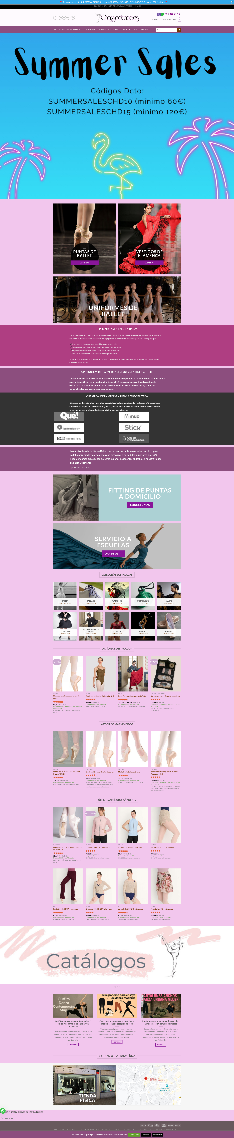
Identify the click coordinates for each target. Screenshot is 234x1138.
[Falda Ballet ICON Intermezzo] (166, 886)
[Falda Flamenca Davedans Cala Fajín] (133, 674)
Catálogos (105, 1130)
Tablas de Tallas (118, 1130)
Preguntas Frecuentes (89, 1130)
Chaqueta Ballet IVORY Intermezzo (99, 909)
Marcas (144, 30)
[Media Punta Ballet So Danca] (133, 749)
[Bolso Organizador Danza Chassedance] (166, 674)
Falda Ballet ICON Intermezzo (162, 909)
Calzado (66, 30)
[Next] (180, 687)
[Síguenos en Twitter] (64, 18)
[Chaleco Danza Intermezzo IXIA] (133, 825)
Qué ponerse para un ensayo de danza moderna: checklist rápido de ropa (116, 1022)
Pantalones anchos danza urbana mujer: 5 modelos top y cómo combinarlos (160, 1022)
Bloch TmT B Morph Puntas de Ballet (99, 772)
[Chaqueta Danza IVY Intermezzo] (101, 825)
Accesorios (104, 30)
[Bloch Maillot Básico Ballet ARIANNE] (101, 674)
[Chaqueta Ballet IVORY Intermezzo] (101, 886)
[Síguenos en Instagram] (60, 18)
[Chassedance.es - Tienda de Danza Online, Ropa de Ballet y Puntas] (117, 17)
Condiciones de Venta (69, 1130)
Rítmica (115, 30)
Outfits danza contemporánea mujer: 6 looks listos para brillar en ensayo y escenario (73, 1024)
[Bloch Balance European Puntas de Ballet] (68, 674)
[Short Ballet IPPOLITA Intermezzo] (166, 825)
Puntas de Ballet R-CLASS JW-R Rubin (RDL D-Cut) (67, 848)
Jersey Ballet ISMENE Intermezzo (130, 909)
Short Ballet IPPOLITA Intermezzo (163, 847)
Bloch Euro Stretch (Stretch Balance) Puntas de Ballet (164, 773)
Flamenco (77, 30)
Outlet (137, 30)
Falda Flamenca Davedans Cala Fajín (132, 696)
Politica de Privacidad (166, 1130)
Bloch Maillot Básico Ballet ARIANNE (100, 696)
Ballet (56, 30)
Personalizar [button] (157, 1135)
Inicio (55, 1130)
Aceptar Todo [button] (134, 1135)
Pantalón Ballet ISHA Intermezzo (65, 909)
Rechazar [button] (146, 1135)
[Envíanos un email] (68, 18)
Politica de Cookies (146, 1130)
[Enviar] (179, 30)
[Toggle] (2, 1118)
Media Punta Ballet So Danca (129, 772)
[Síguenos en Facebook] (55, 18)
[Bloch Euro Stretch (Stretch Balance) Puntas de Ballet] (166, 749)
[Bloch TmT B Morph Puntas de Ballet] (101, 749)
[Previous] (53, 687)
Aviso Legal (131, 1130)
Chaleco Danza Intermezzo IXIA (130, 847)
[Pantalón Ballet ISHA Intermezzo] (68, 886)
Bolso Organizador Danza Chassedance (165, 696)
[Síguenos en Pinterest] (73, 18)
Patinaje (126, 30)
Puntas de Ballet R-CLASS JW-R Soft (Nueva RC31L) (66, 773)
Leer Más (73, 1044)
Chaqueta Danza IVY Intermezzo (98, 847)
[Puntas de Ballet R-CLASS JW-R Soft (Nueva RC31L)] (68, 749)
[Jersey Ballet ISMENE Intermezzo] (133, 886)
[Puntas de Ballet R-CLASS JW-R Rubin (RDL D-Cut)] (68, 825)
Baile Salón (91, 30)
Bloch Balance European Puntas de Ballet (66, 697)
